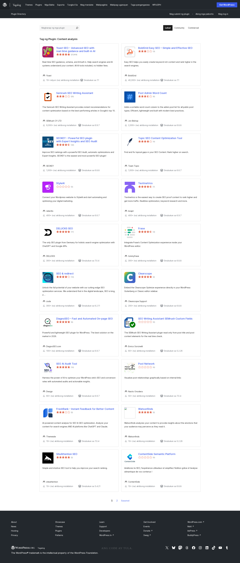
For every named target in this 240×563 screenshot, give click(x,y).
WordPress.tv (106, 535)
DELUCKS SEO (64, 228)
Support (103, 526)
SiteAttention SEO (66, 454)
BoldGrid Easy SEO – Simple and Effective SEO (165, 47)
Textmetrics (145, 183)
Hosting (14, 531)
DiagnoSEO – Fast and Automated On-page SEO (84, 318)
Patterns (59, 535)
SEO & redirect (65, 273)
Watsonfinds (145, 408)
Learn (101, 522)
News (13, 526)
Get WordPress (227, 5)
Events (146, 526)
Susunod (125, 500)
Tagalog (41, 548)
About (14, 522)
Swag (147, 535)
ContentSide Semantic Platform (156, 454)
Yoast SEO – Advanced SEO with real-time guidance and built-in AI (75, 49)
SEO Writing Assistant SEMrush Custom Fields (165, 318)
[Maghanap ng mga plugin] (77, 28)
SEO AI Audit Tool (66, 363)
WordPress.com (196, 522)
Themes (59, 526)
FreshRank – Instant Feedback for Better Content (85, 408)
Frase (141, 228)
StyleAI (60, 183)
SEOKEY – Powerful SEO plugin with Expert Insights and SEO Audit (76, 140)
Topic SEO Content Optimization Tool (160, 138)
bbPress (193, 531)
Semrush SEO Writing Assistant (74, 93)
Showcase (60, 522)
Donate (148, 531)
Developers (104, 531)
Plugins (58, 531)
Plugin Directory (18, 14)
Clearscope (145, 273)
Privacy (14, 535)
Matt (191, 526)
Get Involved (149, 522)
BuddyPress (194, 535)
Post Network (146, 363)
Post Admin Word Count (152, 93)
